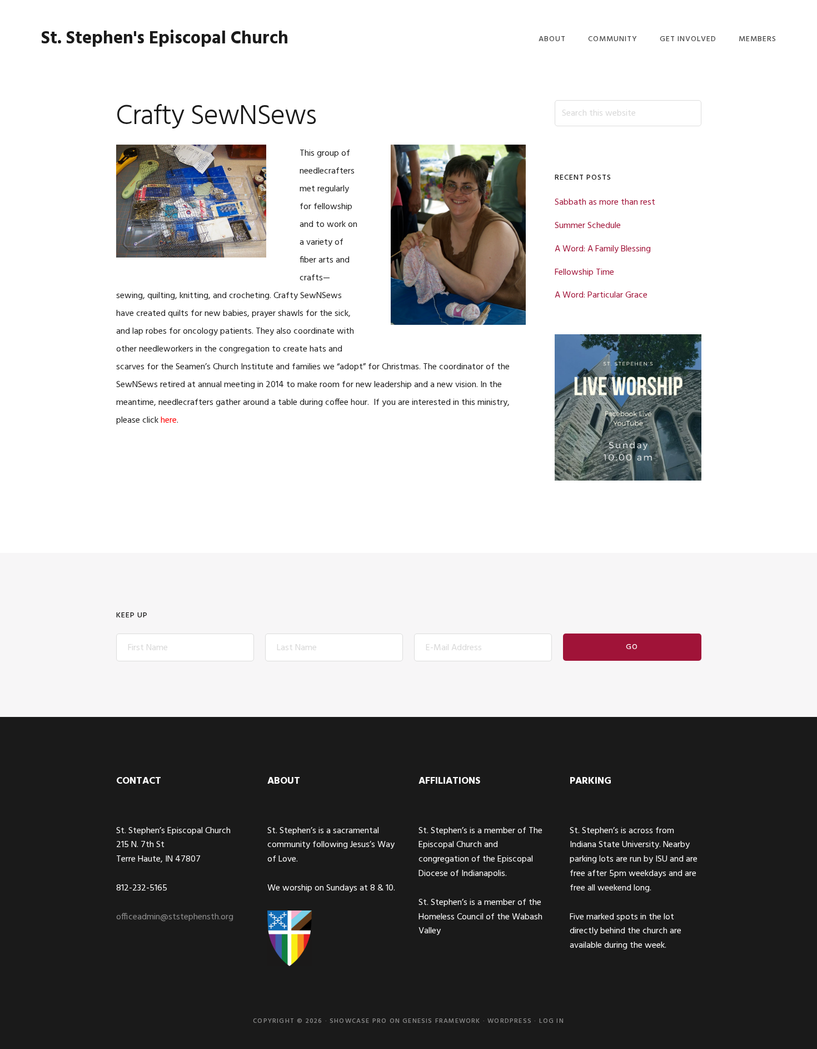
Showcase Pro (358, 1021)
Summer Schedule (588, 226)
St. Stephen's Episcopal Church (164, 38)
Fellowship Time (584, 272)
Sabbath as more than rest (605, 202)
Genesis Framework (441, 1021)
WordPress (509, 1021)
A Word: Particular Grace (601, 295)
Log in (551, 1021)
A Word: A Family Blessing (603, 249)
